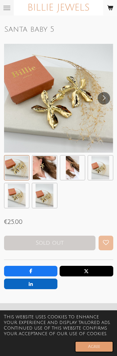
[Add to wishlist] (106, 243)
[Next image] (104, 98)
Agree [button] (94, 346)
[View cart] (110, 8)
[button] (17, 168)
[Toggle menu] (7, 8)
